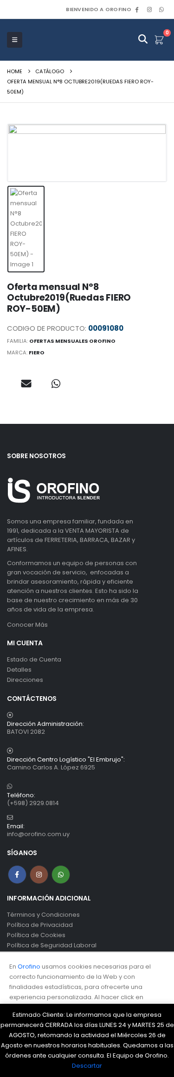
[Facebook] (136, 9)
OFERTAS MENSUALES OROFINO (72, 341)
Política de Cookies (36, 935)
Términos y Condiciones (43, 914)
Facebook (17, 874)
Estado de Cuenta (34, 659)
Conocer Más (27, 624)
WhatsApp (161, 9)
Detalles (19, 669)
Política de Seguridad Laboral (52, 945)
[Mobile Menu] (14, 40)
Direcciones (25, 679)
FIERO (37, 352)
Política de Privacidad (40, 924)
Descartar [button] (87, 1065)
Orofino (29, 966)
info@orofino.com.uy (38, 834)
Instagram (39, 874)
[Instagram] (149, 9)
